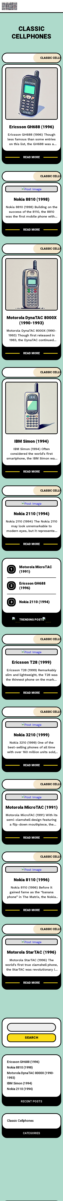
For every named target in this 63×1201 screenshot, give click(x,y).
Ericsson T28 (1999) (31, 662)
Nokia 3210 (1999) (31, 735)
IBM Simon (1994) (31, 441)
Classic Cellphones (20, 1120)
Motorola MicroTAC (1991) (35, 569)
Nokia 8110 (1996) (31, 880)
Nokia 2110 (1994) (31, 514)
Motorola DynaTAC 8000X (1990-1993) (32, 320)
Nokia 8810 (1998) (31, 199)
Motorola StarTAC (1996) (31, 952)
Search (31, 1037)
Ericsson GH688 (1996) (31, 127)
